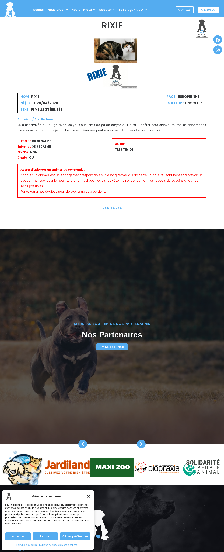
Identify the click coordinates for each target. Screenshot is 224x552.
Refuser (45, 536)
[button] (88, 496)
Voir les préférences (75, 536)
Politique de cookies (26, 544)
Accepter (18, 536)
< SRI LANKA (112, 207)
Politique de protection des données (58, 544)
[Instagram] (217, 49)
